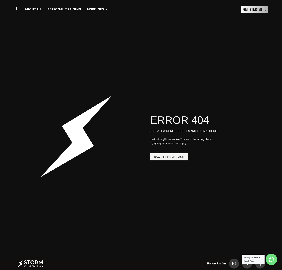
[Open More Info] (106, 9)
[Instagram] (234, 264)
